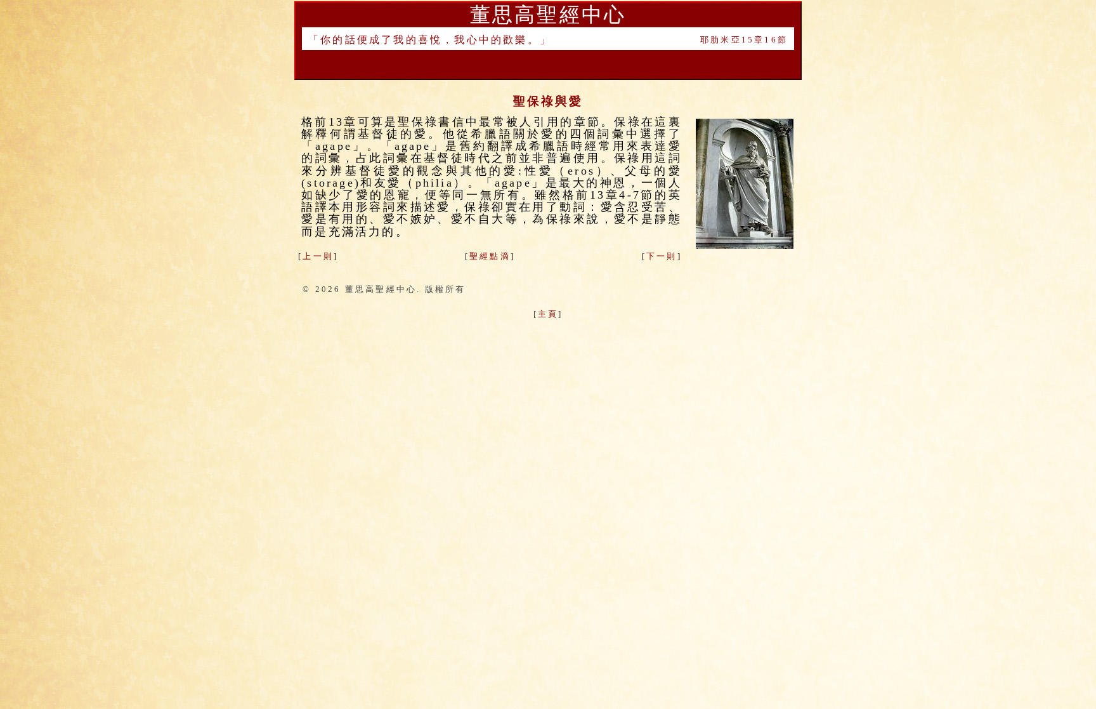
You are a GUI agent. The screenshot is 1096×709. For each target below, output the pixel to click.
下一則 (661, 256)
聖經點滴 (490, 256)
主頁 (548, 314)
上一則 (318, 256)
